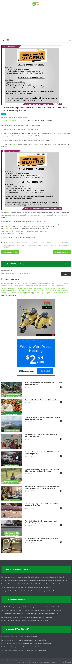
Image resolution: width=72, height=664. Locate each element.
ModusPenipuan (27, 288)
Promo (24, 290)
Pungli (19, 288)
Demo (27, 286)
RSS (41, 662)
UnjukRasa (33, 286)
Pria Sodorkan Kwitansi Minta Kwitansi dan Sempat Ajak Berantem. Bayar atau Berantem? (32, 584)
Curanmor (4, 288)
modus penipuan (21, 136)
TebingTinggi (5, 293)
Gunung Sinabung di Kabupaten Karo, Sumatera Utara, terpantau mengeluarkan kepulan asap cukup (35, 580)
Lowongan (20, 121)
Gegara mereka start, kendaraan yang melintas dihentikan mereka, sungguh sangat (42, 470)
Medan (8, 121)
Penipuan (12, 288)
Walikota (54, 293)
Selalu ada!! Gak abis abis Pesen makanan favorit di (43, 400)
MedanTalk (6, 247)
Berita (14, 283)
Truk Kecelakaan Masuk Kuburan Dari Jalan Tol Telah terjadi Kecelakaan (43, 383)
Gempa (47, 288)
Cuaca (36, 288)
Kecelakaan (61, 288)
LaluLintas (37, 283)
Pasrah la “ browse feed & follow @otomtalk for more (20, 636)
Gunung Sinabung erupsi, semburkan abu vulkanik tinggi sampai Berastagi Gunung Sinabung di (34, 577)
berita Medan (10, 228)
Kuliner (10, 286)
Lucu (54, 283)
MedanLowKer (63, 245)
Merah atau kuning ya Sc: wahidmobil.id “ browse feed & (21, 647)
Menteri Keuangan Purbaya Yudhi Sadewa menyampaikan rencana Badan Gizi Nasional (31, 607)
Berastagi (41, 290)
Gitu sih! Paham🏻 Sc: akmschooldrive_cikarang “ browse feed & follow (25, 640)
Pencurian (60, 286)
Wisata (34, 290)
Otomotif (17, 231)
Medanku (53, 245)
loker (53, 133)
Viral (29, 290)
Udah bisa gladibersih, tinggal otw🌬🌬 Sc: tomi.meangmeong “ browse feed (27, 643)
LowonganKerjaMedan (34, 245)
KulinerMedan (19, 286)
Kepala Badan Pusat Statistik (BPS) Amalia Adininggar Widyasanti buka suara (28, 617)
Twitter (28, 662)
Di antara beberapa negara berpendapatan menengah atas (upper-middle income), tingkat (32, 610)
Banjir (41, 288)
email (8, 129)
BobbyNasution (63, 293)
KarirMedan (35, 243)
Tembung (53, 290)
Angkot (40, 286)
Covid (59, 283)
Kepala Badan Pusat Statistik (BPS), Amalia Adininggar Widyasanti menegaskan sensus (31, 614)
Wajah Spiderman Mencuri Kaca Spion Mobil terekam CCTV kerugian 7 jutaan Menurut (31, 591)
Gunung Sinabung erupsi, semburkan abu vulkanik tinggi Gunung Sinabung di (42, 418)
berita (8, 213)
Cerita (3, 114)
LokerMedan (64, 243)
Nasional (29, 293)
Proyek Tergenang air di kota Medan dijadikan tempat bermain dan (41, 505)
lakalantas (4, 290)
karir (45, 215)
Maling (53, 286)
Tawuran (53, 288)
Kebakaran (12, 290)
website (15, 144)
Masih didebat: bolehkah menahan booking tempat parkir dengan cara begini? (11, 252)
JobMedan (11, 243)
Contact (69, 662)
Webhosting (13, 233)
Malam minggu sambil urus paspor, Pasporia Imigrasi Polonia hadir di (41, 435)
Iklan (19, 290)
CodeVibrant (36, 660)
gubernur (36, 293)
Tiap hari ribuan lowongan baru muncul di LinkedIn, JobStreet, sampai (26, 620)
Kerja (25, 121)
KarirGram (26, 243)
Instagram (9, 224)
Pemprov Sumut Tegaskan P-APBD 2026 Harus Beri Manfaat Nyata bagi (43, 453)
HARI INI (33, 221)
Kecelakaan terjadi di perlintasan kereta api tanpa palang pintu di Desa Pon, (28, 587)
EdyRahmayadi (45, 293)
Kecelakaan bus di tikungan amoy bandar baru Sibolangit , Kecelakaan (62, 252)
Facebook (35, 662)
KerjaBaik (49, 243)
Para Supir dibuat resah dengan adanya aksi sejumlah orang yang (41, 522)
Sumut (31, 283)
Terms (62, 662)
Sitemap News (54, 662)
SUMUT (14, 121)
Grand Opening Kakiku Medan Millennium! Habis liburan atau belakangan (41, 539)
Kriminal (47, 286)
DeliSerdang (21, 293)
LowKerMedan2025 (8, 245)
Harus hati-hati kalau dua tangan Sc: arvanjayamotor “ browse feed (25, 650)
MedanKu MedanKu (21, 117)
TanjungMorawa (63, 290)
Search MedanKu (6, 271)
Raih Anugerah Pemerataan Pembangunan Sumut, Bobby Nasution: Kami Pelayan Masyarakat (42, 487)
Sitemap (46, 662)
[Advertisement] (36, 24)
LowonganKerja (21, 245)
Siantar (13, 293)
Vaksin (65, 283)
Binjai (47, 290)
